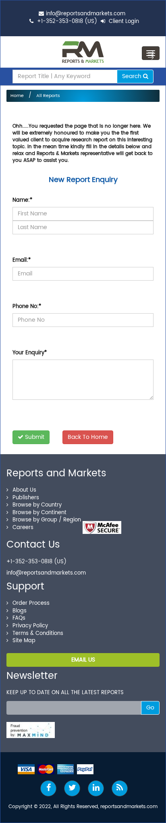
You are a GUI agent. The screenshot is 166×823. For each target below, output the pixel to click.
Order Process (31, 603)
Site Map (23, 641)
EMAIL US (83, 659)
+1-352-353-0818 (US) (67, 21)
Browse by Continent (39, 513)
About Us (24, 490)
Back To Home (88, 437)
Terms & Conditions (37, 633)
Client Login (123, 21)
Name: (22, 200)
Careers (22, 527)
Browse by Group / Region (46, 520)
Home (17, 95)
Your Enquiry (29, 353)
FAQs (18, 618)
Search (132, 76)
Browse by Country (37, 505)
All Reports (48, 95)
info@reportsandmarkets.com (85, 14)
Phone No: (26, 306)
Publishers (25, 498)
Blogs (19, 611)
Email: (21, 260)
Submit (33, 437)
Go (150, 707)
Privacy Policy (30, 626)
